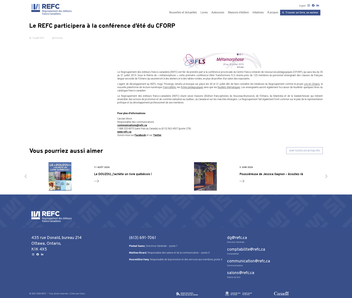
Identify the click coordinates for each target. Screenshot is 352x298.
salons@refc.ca (240, 273)
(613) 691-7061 (142, 237)
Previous (26, 176)
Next (326, 176)
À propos (272, 12)
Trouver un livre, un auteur (301, 12)
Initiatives (258, 12)
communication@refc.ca (248, 261)
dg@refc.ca (237, 237)
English (302, 6)
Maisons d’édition (238, 12)
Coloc (82, 293)
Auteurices (217, 12)
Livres (204, 12)
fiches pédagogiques (192, 87)
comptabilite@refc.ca (246, 249)
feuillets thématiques (229, 87)
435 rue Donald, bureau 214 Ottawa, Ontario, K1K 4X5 (56, 243)
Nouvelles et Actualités (183, 12)
